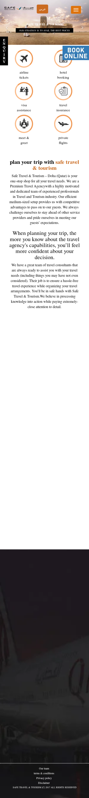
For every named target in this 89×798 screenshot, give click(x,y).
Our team (44, 768)
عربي (42, 9)
